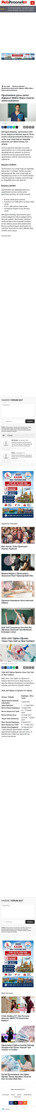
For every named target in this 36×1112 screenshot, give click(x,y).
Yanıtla (15, 448)
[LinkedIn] (11, 127)
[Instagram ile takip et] (20, 1103)
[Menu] (32, 3)
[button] (27, 127)
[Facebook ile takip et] (11, 1103)
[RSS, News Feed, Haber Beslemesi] (25, 1103)
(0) (20, 448)
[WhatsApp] (14, 127)
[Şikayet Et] (33, 448)
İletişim (19, 1095)
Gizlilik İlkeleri (28, 1095)
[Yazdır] (24, 127)
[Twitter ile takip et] (15, 1103)
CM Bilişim (8, 1109)
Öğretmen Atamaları (18, 86)
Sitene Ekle (17, 1097)
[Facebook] (2, 127)
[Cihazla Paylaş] (17, 127)
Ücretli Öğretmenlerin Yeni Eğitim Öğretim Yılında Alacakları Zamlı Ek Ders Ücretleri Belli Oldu (21, 9)
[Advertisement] (18, 31)
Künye (13, 1095)
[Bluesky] (8, 127)
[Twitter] (5, 127)
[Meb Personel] (14, 3)
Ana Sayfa (7, 86)
